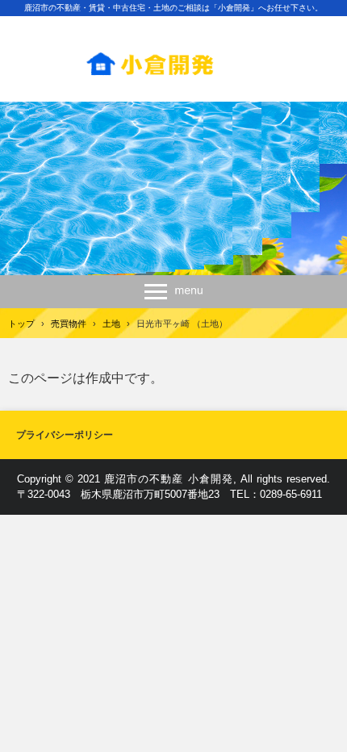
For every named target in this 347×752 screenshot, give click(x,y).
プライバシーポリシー (64, 435)
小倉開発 (173, 57)
